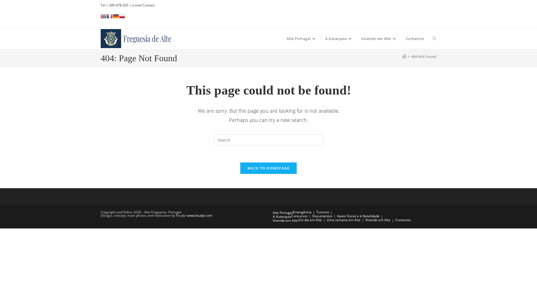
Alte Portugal (283, 212)
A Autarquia (282, 216)
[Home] (404, 56)
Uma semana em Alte (344, 220)
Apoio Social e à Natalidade (358, 216)
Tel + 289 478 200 (114, 5)
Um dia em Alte (310, 220)
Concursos (299, 216)
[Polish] (122, 16)
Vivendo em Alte (285, 220)
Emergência (302, 212)
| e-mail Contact (141, 5)
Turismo (322, 212)
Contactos (403, 220)
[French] (109, 16)
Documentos (322, 216)
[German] (116, 16)
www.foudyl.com (199, 215)
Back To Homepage (268, 168)
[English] (103, 16)
